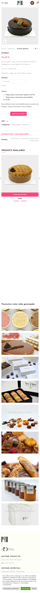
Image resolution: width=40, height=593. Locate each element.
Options (4, 91)
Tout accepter (25, 588)
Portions (4, 78)
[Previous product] (34, 49)
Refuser (34, 588)
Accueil (3, 49)
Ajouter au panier (18, 114)
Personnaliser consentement (11, 588)
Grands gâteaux (22, 49)
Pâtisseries (11, 49)
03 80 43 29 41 (9, 563)
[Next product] (38, 49)
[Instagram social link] (32, 3)
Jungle (20, 198)
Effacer (4, 86)
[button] (20, 320)
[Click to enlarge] (5, 41)
